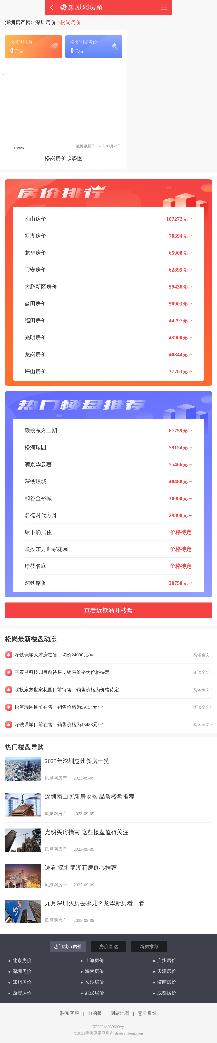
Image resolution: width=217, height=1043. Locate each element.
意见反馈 (147, 1013)
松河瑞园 (108, 447)
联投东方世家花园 (108, 549)
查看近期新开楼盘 (108, 610)
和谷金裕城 (108, 498)
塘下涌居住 (108, 532)
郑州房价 (22, 982)
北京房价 (22, 960)
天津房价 (166, 971)
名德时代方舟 (108, 515)
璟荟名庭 (108, 566)
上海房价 (94, 960)
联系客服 (69, 1013)
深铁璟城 (108, 481)
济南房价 (166, 982)
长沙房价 (94, 982)
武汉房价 (94, 993)
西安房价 (22, 993)
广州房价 (166, 960)
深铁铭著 (108, 583)
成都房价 (166, 993)
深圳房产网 (18, 22)
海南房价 (94, 971)
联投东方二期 (108, 430)
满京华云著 (108, 464)
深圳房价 (45, 22)
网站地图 (119, 1013)
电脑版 (95, 1013)
